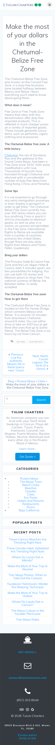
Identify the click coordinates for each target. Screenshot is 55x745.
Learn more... (27, 449)
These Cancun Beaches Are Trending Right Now (27, 540)
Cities (41, 381)
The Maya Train (31, 482)
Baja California (29, 510)
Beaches (31, 488)
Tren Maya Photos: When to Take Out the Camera (27, 576)
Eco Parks (30, 497)
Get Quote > (28, 456)
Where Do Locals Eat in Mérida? (27, 558)
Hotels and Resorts (31, 501)
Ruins (31, 507)
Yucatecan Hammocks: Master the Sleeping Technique (27, 585)
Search (41, 400)
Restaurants (30, 504)
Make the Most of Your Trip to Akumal (28, 567)
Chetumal (11, 155)
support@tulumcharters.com (28, 677)
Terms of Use (27, 738)
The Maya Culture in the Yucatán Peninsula (27, 612)
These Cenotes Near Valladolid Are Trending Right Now (27, 549)
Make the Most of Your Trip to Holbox (28, 594)
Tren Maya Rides (27, 619)
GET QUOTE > (27, 652)
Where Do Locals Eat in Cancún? (27, 603)
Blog (11, 381)
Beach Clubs (30, 485)
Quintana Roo (36, 342)
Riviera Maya (26, 381)
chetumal (21, 342)
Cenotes (30, 491)
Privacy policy (27, 735)
